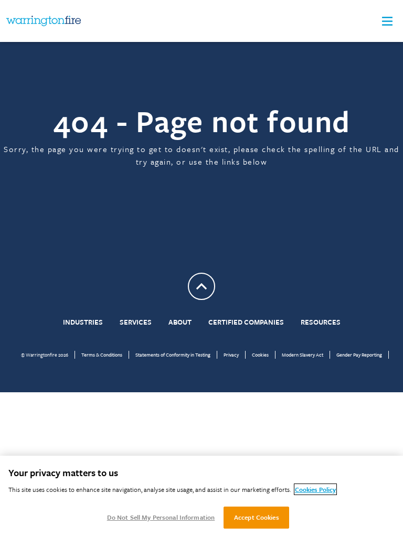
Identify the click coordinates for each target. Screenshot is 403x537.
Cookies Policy (315, 489)
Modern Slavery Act (302, 354)
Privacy (231, 354)
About (180, 322)
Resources (321, 322)
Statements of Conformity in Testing (172, 354)
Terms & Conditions (101, 354)
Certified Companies (246, 322)
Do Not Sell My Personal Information (161, 517)
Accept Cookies (256, 517)
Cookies (260, 354)
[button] (387, 21)
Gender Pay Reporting (359, 354)
